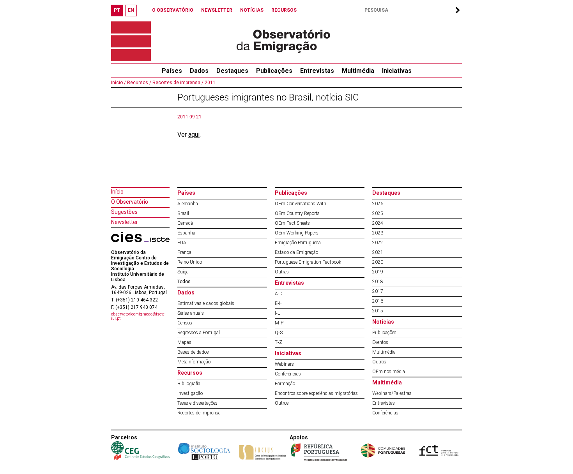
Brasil (183, 213)
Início (117, 192)
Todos (184, 281)
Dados (199, 70)
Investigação (190, 393)
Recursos (189, 373)
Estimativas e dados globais (205, 303)
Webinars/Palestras (392, 393)
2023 (377, 233)
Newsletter (124, 222)
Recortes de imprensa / (177, 82)
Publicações (274, 70)
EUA (181, 242)
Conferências (288, 374)
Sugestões (124, 212)
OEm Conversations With (300, 203)
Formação (285, 383)
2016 (377, 301)
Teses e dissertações (197, 403)
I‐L (277, 313)
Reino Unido (189, 262)
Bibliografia (188, 383)
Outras (282, 272)
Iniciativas (397, 70)
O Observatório (129, 202)
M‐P (279, 323)
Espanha (186, 233)
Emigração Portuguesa (298, 242)
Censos (184, 323)
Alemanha (187, 203)
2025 (377, 213)
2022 (377, 242)
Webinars (284, 364)
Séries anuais (190, 313)
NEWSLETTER (216, 10)
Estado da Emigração (296, 252)
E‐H (279, 303)
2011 (209, 82)
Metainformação (193, 362)
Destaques (232, 70)
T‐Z (278, 342)
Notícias (383, 322)
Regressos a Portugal (198, 332)
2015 (377, 311)
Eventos (380, 342)
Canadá (185, 223)
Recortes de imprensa (199, 413)
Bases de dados (193, 352)
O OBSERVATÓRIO (172, 10)
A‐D (279, 293)
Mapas (184, 342)
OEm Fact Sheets (292, 223)
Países (186, 193)
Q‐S (279, 332)
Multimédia (358, 70)
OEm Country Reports (297, 213)
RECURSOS (284, 10)
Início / (118, 82)
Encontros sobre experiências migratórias (316, 393)
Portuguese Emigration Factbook (308, 262)
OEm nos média (388, 371)
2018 (377, 281)
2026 (377, 203)
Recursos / (138, 82)
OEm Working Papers (296, 233)
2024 (377, 223)
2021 (377, 252)
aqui (194, 134)
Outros (282, 403)
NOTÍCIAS (252, 10)
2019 (377, 272)
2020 (377, 262)
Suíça (183, 272)
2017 (377, 291)
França (184, 252)
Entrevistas (317, 70)
